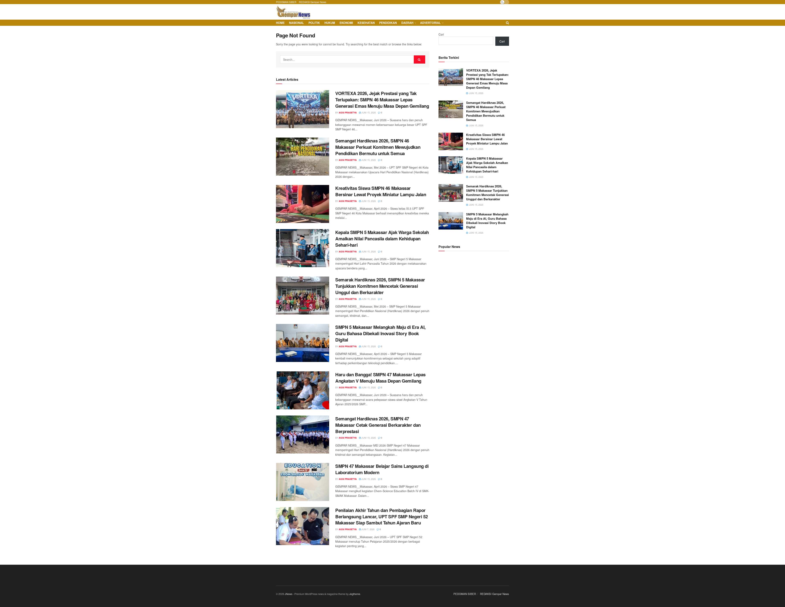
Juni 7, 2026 (368, 529)
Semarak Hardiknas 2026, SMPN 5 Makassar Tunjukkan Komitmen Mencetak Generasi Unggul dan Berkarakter (380, 286)
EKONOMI (346, 23)
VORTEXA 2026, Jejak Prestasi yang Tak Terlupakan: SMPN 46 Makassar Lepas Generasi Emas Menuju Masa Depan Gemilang (382, 99)
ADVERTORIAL (430, 23)
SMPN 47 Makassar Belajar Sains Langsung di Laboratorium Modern (382, 469)
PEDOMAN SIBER (286, 2)
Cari (441, 34)
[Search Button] (419, 59)
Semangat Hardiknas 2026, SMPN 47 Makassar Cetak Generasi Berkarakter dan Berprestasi (378, 425)
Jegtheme (354, 594)
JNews (288, 594)
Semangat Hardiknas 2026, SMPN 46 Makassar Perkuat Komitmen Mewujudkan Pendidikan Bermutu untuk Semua (377, 147)
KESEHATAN (366, 23)
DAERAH (407, 23)
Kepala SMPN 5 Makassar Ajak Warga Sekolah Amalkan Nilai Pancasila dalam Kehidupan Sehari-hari (382, 238)
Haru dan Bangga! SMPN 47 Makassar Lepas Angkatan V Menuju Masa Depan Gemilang (380, 377)
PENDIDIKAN (388, 23)
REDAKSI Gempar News (312, 2)
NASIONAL (296, 23)
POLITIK (314, 23)
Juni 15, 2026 (368, 112)
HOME (280, 23)
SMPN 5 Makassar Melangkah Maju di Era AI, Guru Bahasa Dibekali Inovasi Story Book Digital (380, 333)
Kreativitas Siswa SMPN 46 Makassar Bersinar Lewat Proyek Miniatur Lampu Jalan (380, 191)
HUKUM (329, 23)
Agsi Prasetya (348, 112)
